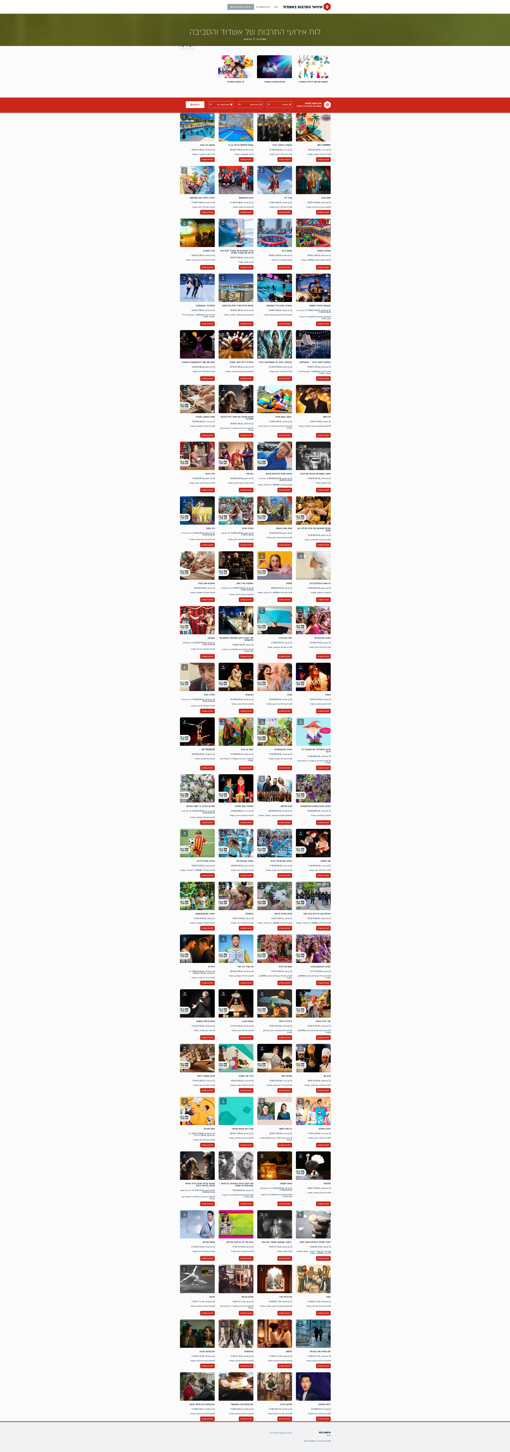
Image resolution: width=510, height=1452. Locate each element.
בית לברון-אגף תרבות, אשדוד (240, 483)
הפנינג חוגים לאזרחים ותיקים (279, 473)
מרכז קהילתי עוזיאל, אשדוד (202, 649)
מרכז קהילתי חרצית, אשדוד (202, 706)
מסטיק (289, 583)
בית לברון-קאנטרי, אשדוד (203, 154)
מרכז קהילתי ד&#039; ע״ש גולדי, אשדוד (274, 485)
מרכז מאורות (209, 250)
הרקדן (212, 1297)
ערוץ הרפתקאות (246, 198)
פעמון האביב (247, 1021)
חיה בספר (210, 528)
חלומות (289, 1351)
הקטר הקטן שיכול (283, 417)
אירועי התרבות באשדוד (303, 6)
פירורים (211, 966)
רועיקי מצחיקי (324, 1128)
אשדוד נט (261, 39)
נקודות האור (286, 1076)
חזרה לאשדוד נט (263, 7)
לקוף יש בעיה (247, 749)
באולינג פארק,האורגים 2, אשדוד (277, 315)
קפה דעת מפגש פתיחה (242, 1128)
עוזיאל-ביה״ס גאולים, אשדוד (279, 1085)
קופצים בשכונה (324, 250)
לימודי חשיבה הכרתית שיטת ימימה (315, 1242)
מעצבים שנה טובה (206, 583)
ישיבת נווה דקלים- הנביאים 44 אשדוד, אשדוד (276, 1139)
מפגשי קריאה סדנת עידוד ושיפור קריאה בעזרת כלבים (200, 1184)
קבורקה (211, 638)
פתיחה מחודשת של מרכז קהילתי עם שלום (314, 529)
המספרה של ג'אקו (245, 583)
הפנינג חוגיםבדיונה (244, 861)
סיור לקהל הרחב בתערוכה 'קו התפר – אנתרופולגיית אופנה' (236, 1184)
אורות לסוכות (286, 1183)
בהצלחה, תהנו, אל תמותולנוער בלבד (275, 362)
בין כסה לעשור (285, 1128)
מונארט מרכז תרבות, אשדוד (318, 207)
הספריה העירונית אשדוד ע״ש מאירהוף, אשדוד (275, 427)
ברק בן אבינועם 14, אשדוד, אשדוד (238, 315)
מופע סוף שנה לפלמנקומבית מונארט (198, 362)
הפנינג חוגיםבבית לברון (281, 861)
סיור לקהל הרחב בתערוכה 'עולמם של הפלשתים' (236, 639)
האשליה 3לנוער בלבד (282, 145)
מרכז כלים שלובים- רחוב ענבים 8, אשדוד (277, 1031)
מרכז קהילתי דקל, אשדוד (319, 647)
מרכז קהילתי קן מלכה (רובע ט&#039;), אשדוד (314, 977)
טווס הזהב (326, 198)
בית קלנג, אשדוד (245, 262)
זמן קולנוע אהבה (207, 1351)
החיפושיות (248, 1351)
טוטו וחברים (209, 1128)
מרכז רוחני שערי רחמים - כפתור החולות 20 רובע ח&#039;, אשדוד (314, 1252)
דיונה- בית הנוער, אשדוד (203, 1030)
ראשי (276, 7)
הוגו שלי (249, 473)
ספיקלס (327, 1183)
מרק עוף (327, 1076)
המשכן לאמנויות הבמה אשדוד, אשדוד (314, 426)
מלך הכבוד (210, 473)
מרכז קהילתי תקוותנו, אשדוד (202, 426)
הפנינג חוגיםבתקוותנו (205, 913)
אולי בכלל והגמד (323, 1021)
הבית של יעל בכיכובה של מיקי (239, 1242)
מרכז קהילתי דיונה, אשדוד (280, 154)
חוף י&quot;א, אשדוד (243, 154)
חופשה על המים (207, 145)
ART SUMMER (324, 145)
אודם (289, 694)
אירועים (248, 39)
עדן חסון (327, 417)
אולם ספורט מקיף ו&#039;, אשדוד (315, 260)
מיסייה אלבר (209, 694)
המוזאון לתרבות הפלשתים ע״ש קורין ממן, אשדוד (315, 318)
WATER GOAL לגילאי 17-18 (240, 145)
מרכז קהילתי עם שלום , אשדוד (317, 540)
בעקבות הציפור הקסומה (320, 305)
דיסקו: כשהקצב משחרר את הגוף (277, 1242)
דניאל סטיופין (324, 1404)
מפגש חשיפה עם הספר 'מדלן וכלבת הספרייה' (236, 418)
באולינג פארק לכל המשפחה (279, 305)
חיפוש (196, 104)
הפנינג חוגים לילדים (206, 861)
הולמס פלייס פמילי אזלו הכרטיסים (237, 305)
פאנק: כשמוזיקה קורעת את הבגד (315, 473)
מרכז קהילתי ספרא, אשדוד (318, 154)
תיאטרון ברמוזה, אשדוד (242, 207)
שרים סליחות (286, 806)
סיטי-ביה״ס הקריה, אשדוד (202, 978)
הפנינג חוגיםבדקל (322, 638)
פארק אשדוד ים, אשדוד (281, 260)
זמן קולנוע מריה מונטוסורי (241, 1404)
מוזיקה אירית (286, 1404)
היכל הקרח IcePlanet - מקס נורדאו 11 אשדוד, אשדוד (198, 316)
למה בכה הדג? (285, 638)
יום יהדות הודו (285, 1297)
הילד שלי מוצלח (246, 1076)
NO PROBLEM (208, 749)
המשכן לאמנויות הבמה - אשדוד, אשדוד (274, 815)
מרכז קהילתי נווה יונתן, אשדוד (201, 483)
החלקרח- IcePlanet (205, 305)
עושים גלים (287, 250)
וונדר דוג (288, 198)
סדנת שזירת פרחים (283, 913)
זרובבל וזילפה (285, 1021)
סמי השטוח (326, 861)
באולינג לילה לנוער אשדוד (241, 362)
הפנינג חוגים (247, 528)
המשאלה (249, 913)
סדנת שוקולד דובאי (206, 1076)
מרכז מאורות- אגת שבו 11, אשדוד (199, 260)
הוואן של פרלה (285, 966)
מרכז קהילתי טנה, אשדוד (241, 704)
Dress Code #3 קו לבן (320, 583)
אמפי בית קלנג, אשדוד (320, 593)
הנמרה (328, 694)
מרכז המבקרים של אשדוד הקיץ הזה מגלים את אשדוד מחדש (236, 251)
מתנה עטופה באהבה (205, 417)
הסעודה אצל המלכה (244, 806)
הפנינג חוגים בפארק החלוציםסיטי (315, 806)
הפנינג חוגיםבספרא (283, 749)
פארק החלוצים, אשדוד (204, 759)
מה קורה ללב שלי (245, 966)
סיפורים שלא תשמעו (205, 1021)
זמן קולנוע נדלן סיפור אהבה (202, 1404)
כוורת (328, 1297)
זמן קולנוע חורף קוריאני (320, 1351)
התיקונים (249, 694)
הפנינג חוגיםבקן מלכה (321, 966)
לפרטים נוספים (323, 159)
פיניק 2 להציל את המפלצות (202, 198)
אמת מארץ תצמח (284, 528)
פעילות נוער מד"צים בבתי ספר (317, 913)
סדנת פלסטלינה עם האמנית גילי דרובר (316, 750)
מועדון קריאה (247, 1297)
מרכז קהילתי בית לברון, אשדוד (278, 870)
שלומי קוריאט (209, 1242)
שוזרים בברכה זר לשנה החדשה (200, 806)
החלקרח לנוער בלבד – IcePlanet (315, 362)
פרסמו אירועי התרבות (241, 7)
